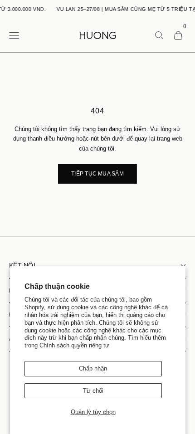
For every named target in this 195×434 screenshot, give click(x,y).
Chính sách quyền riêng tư (74, 345)
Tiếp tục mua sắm (97, 174)
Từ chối (93, 390)
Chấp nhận (93, 368)
